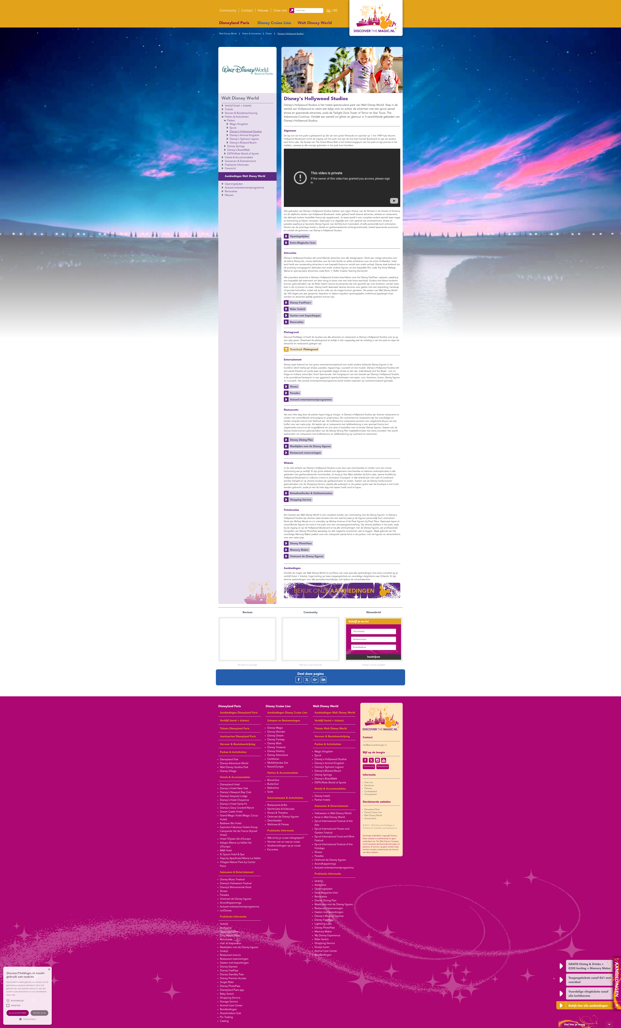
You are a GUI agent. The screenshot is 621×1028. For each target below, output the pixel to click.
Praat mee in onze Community (310, 665)
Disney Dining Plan (325, 900)
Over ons (280, 10)
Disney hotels (322, 796)
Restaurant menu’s (230, 955)
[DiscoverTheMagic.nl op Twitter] (371, 760)
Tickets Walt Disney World (331, 728)
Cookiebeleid (370, 791)
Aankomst (225, 928)
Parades (224, 895)
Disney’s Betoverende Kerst (235, 887)
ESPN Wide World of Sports (243, 154)
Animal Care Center (231, 1005)
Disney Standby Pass (232, 974)
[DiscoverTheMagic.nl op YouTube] (383, 760)
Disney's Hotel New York (234, 788)
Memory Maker (323, 931)
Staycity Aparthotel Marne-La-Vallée (240, 858)
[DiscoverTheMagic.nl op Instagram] (377, 760)
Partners (368, 788)
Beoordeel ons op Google (247, 665)
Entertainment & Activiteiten (285, 798)
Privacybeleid (370, 794)
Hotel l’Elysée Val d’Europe (235, 839)
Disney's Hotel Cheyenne (234, 800)
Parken (269, 34)
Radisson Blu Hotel (230, 823)
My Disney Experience (327, 935)
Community (227, 10)
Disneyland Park (229, 759)
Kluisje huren (322, 947)
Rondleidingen (228, 1009)
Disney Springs (236, 146)
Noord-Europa (275, 767)
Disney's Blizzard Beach (243, 143)
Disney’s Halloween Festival (236, 883)
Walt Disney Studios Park (234, 767)
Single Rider (227, 982)
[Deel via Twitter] (307, 679)
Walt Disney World (315, 23)
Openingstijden (234, 184)
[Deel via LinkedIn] (323, 679)
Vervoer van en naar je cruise (283, 842)
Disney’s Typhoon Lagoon (329, 767)
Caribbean (273, 759)
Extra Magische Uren (326, 893)
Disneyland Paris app (232, 990)
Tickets (229, 109)
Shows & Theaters (277, 813)
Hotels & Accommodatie (239, 157)
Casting (224, 1021)
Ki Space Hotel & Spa (232, 854)
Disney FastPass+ (325, 920)
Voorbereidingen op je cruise (284, 846)
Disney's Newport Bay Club (235, 792)
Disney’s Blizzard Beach (328, 771)
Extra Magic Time (230, 935)
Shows (223, 891)
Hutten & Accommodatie (282, 773)
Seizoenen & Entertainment (240, 161)
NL (329, 10)
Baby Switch (227, 994)
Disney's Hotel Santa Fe (233, 804)
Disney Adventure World (234, 763)
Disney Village (228, 771)
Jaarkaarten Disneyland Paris (238, 736)
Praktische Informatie (237, 165)
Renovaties (231, 191)
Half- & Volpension (230, 943)
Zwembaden (274, 820)
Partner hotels (322, 800)
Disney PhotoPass (230, 986)
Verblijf (224, 924)
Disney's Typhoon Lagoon (244, 139)
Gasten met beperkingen (234, 963)
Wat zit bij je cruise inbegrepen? (285, 838)
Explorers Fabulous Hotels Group (239, 827)
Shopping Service (230, 998)
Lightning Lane (323, 924)
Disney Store (370, 819)
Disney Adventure (277, 755)
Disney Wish (274, 743)
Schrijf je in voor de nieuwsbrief (373, 665)
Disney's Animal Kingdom (244, 135)
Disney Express (228, 967)
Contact (247, 10)
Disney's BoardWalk (238, 150)
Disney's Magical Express (329, 916)
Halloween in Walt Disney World (333, 813)
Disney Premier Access (233, 978)
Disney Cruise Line (274, 23)
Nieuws (263, 10)
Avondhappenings (230, 903)
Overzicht (230, 168)
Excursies (272, 849)
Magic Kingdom (239, 124)
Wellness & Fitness (278, 824)
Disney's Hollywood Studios (291, 34)
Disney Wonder (276, 732)
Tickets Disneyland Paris (234, 728)
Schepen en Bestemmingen (283, 720)
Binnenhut (273, 780)
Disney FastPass (229, 970)
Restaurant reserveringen (234, 959)
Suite (270, 792)
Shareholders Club (230, 1013)
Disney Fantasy (276, 739)
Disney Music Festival (232, 879)
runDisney (226, 910)
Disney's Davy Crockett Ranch (237, 808)
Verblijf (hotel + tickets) (238, 106)
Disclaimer (369, 786)
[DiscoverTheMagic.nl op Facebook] (365, 760)
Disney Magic (275, 728)
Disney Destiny (276, 751)
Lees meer (10, 995)
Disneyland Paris (234, 23)
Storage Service (229, 1001)
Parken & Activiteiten (251, 34)
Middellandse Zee (277, 763)
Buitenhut (272, 784)
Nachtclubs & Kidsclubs (280, 809)
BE (335, 10)
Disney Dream (275, 736)
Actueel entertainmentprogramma (244, 188)
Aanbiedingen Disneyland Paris (239, 713)
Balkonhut (273, 788)
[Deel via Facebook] (298, 679)
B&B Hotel (226, 850)
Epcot (233, 128)
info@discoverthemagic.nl (375, 745)
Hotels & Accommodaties (330, 789)
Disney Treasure (276, 747)
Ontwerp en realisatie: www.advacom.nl (380, 828)
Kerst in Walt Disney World (330, 817)
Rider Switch (322, 939)
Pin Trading (226, 1017)
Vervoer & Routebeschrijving (241, 113)
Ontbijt (224, 951)
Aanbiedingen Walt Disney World (245, 176)
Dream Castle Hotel (231, 812)
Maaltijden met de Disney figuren (239, 947)
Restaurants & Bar (277, 805)
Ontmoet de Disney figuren (235, 899)
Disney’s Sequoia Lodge (233, 796)
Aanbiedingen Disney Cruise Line (287, 713)
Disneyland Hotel (230, 784)
